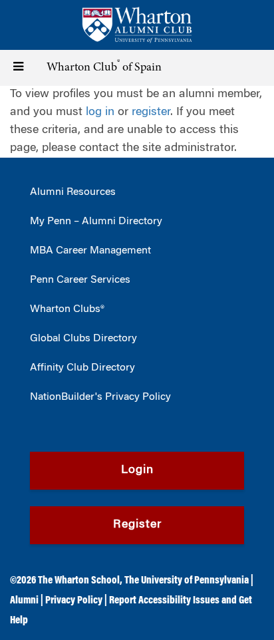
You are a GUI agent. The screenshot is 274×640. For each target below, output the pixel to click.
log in (100, 112)
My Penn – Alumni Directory (96, 221)
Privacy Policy (73, 600)
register (151, 112)
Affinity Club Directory (82, 368)
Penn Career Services (80, 280)
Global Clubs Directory (83, 338)
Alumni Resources (73, 192)
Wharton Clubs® (67, 309)
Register (137, 525)
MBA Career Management (90, 250)
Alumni (24, 600)
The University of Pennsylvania (186, 580)
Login (137, 470)
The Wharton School (79, 580)
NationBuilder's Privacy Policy (100, 397)
